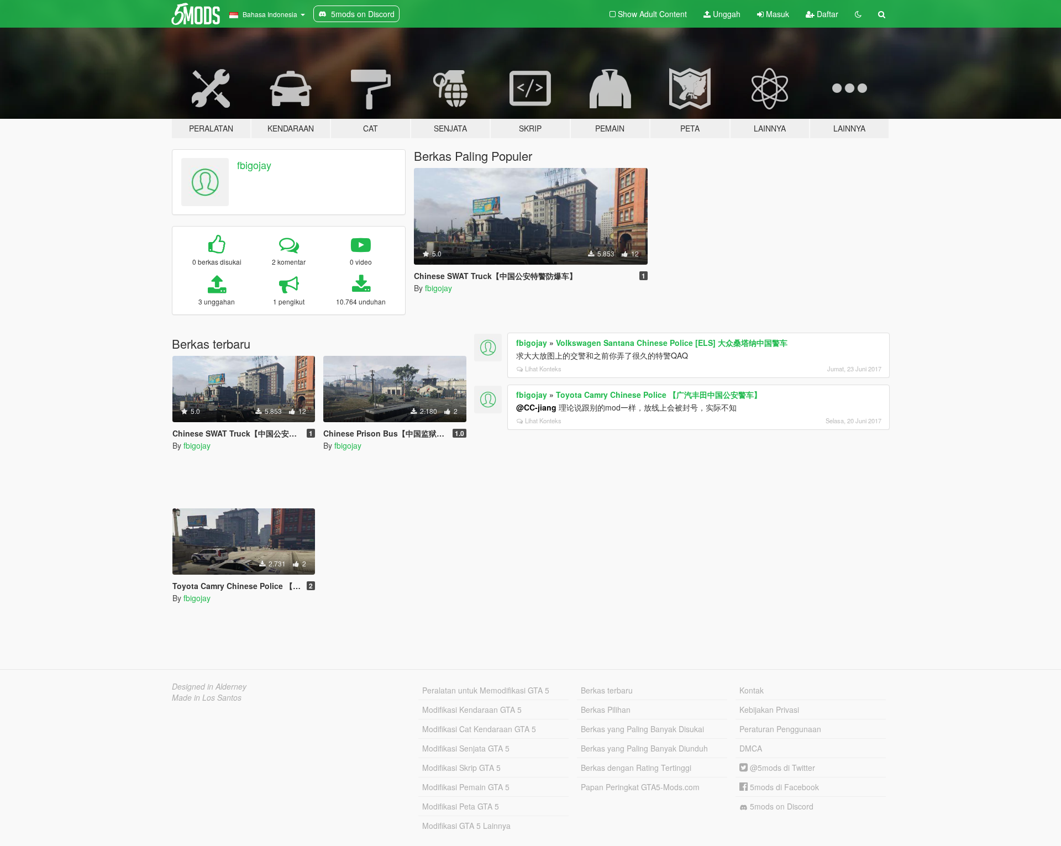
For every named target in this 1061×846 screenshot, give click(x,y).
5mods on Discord (780, 806)
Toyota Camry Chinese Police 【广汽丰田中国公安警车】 (658, 394)
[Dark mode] (858, 14)
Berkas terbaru (607, 690)
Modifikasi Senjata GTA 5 (466, 748)
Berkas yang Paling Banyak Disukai (642, 728)
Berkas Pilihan (606, 709)
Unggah (725, 13)
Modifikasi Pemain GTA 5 (466, 786)
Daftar (826, 13)
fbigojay (254, 164)
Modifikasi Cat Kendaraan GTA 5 (479, 728)
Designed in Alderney (209, 686)
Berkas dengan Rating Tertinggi (636, 767)
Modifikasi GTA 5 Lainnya (466, 825)
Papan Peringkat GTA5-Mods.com (640, 786)
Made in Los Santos (206, 697)
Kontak (751, 690)
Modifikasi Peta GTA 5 (460, 806)
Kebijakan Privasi (769, 709)
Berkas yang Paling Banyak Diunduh (644, 748)
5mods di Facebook (783, 786)
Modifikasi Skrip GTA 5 (461, 767)
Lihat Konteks (543, 368)
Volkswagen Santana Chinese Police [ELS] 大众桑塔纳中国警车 (671, 342)
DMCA (750, 748)
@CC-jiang (536, 407)
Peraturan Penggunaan (780, 728)
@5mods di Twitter (781, 767)
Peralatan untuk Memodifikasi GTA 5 (485, 690)
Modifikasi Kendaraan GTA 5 (472, 709)
